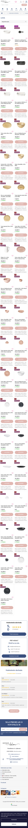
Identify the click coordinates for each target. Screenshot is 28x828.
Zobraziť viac (14, 711)
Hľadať (24, 4)
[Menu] (26, 1)
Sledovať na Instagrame (11, 797)
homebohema (15, 762)
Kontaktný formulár (14, 656)
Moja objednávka (5, 779)
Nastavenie (14, 819)
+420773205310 (15, 756)
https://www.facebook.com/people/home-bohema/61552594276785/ (15, 759)
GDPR (3, 773)
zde (6, 816)
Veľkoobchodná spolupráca (7, 777)
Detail (21, 48)
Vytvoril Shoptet (14, 805)
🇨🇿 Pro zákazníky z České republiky (9, 775)
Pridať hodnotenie (14, 634)
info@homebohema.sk (15, 754)
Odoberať (23, 729)
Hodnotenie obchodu (14, 670)
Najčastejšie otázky (6, 770)
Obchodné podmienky (6, 772)
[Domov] (1, 13)
